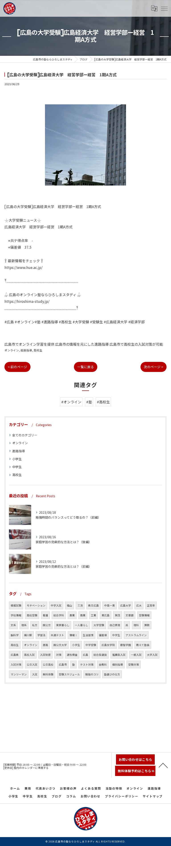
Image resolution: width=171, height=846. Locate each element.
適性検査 (72, 654)
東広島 (106, 615)
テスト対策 (87, 664)
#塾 (89, 401)
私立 (34, 625)
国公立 (47, 625)
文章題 (130, 615)
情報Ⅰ (73, 635)
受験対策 (133, 664)
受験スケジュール (69, 674)
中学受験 (91, 645)
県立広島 (93, 605)
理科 (136, 625)
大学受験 (99, 625)
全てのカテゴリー (24, 435)
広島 (85, 654)
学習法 (41, 635)
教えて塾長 (142, 645)
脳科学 (15, 635)
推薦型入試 (119, 654)
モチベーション (36, 605)
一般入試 (136, 654)
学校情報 (16, 615)
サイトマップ (153, 796)
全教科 (103, 664)
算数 (147, 625)
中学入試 (56, 605)
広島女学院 (108, 645)
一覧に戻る (85, 366)
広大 (139, 605)
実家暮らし (62, 625)
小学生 (17, 459)
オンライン (11, 350)
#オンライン (71, 401)
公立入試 (32, 664)
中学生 (17, 466)
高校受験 (32, 615)
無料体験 (48, 674)
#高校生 (103, 401)
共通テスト (57, 635)
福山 (69, 605)
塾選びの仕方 (112, 674)
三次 (80, 605)
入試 (34, 674)
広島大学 (125, 605)
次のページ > (153, 366)
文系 (13, 625)
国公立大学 (60, 645)
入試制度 (45, 654)
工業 (93, 615)
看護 (45, 615)
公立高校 (48, 664)
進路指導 (26, 350)
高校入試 (29, 654)
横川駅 (28, 635)
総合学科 (58, 615)
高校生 (38, 350)
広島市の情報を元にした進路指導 (82, 344)
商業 (83, 615)
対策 (58, 654)
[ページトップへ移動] (163, 765)
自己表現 (115, 625)
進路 (45, 645)
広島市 (63, 664)
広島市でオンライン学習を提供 (29, 344)
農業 (72, 615)
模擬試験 (16, 605)
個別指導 (117, 664)
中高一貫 (109, 605)
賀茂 (117, 615)
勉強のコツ (92, 674)
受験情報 (144, 615)
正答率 (151, 605)
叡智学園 (125, 645)
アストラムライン (136, 635)
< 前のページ (17, 366)
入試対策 (16, 664)
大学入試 (152, 654)
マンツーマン (19, 674)
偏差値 (103, 635)
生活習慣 (88, 635)
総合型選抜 (100, 654)
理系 (24, 625)
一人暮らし (81, 625)
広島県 (15, 654)
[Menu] (164, 8)
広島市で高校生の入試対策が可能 (136, 344)
